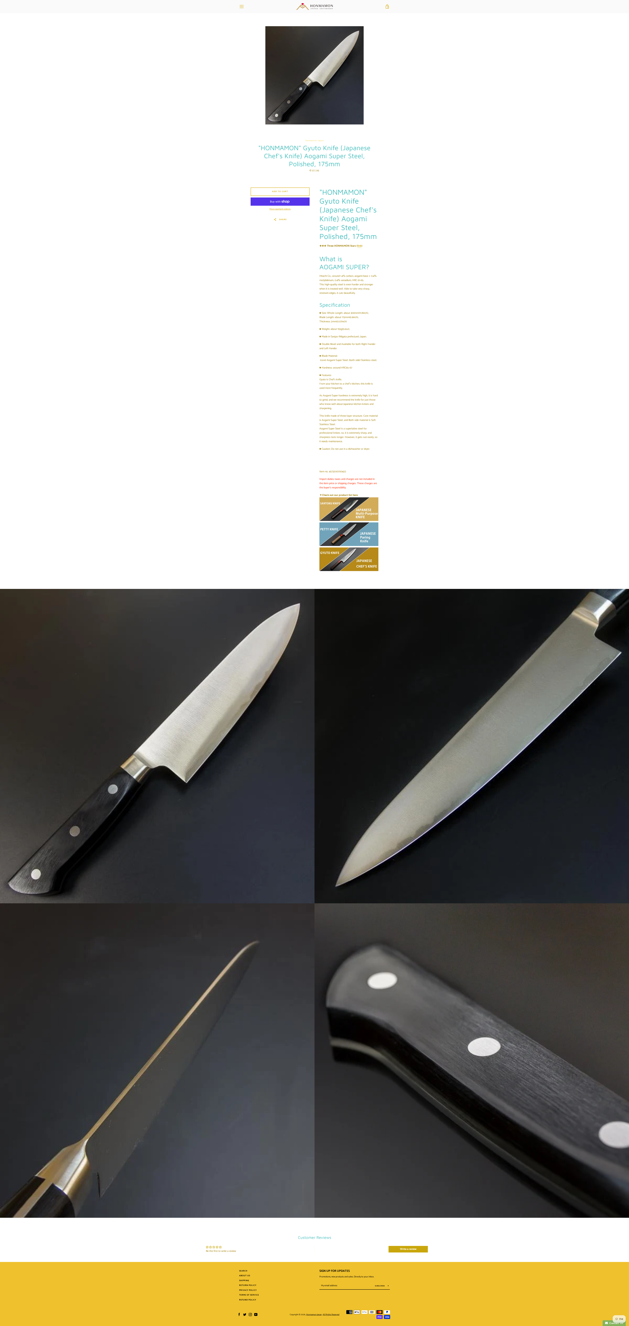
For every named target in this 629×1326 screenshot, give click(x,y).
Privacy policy (248, 1290)
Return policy (247, 1285)
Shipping (244, 1280)
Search (243, 1270)
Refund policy (247, 1299)
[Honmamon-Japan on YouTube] (255, 1314)
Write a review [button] (408, 1249)
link (359, 246)
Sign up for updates (334, 1271)
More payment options (280, 209)
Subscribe (380, 1286)
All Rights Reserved (331, 1314)
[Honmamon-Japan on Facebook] (239, 1314)
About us (244, 1275)
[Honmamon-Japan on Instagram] (250, 1314)
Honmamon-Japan (314, 1314)
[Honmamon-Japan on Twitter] (244, 1314)
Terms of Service (249, 1295)
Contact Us (615, 1323)
